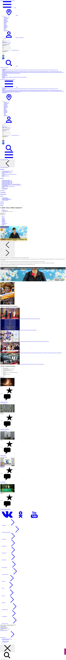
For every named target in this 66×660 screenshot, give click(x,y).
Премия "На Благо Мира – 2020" (36, 71)
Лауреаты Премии (32, 72)
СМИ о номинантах (5, 574)
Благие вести (4, 77)
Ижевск (5, 22)
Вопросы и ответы (5, 623)
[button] (9, 100)
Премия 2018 (4, 539)
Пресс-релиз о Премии (50, 72)
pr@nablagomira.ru (3, 626)
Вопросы (1, 205)
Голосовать (6, 67)
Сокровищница (4, 74)
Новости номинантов (9, 77)
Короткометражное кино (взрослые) (7, 88)
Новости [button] (3, 76)
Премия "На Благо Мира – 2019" (26, 71)
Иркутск (5, 23)
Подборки (24, 77)
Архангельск (6, 18)
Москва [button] (17, 15)
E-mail (5, 38)
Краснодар (5, 25)
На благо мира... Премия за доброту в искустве (7, 0)
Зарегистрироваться (8, 42)
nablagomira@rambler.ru (3, 630)
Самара (5, 29)
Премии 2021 (4, 559)
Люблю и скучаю (3, 455)
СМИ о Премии (4, 567)
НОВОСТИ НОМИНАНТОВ (6, 199)
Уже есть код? (4, 45)
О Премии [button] (3, 70)
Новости (3, 595)
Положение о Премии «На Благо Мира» (8, 186)
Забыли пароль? (4, 41)
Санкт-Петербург (6, 17)
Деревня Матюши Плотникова (5, 509)
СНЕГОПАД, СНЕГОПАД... (5, 429)
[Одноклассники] (21, 517)
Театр (57, 88)
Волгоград (5, 19)
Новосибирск (6, 30)
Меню (15, 7)
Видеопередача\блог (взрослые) (25, 88)
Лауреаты (3, 581)
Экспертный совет (57, 72)
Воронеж (5, 20)
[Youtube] (34, 517)
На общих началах (5, 75)
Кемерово (5, 110)
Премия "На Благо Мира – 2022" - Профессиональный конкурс (19, 72)
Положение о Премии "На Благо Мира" (41, 72)
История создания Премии (6, 71)
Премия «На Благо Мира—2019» (7, 181)
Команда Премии (3, 637)
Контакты (2, 203)
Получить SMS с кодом (6, 44)
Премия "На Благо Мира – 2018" (16, 71)
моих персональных (15, 50)
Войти (3, 42)
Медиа (3, 588)
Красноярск (6, 26)
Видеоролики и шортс (52, 88)
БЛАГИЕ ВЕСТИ (5, 197)
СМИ (3, 187)
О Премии (2, 178)
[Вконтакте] (7, 517)
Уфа (4, 114)
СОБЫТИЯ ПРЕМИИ (5, 198)
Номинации (2, 169)
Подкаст (48, 88)
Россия (5, 28)
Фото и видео (2, 190)
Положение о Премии (5, 641)
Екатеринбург (6, 21)
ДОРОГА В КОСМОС (3, 402)
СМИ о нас (62, 72)
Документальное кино (16, 88)
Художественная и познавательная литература (39, 88)
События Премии (16, 77)
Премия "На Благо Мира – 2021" (46, 71)
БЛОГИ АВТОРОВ (5, 200)
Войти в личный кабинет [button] (20, 37)
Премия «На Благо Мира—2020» (7, 182)
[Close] (7, 648)
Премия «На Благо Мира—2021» (7, 183)
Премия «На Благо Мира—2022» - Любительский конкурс (11, 184)
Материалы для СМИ (5, 639)
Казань (5, 24)
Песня (31, 88)
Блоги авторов (21, 77)
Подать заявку (2, 67)
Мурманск (5, 27)
